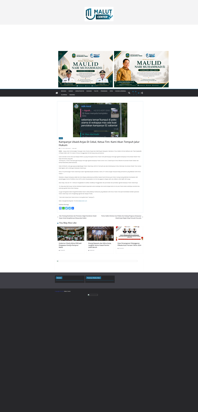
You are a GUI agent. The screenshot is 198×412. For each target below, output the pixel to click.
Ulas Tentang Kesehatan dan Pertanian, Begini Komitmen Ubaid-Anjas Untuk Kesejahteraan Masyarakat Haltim (78, 217)
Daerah (71, 91)
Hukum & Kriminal (120, 91)
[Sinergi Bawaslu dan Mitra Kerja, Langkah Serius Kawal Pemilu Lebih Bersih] (100, 227)
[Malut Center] (57, 93)
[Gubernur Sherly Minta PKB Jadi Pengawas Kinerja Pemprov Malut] (70, 227)
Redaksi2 (69, 148)
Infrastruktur (79, 91)
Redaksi (59, 278)
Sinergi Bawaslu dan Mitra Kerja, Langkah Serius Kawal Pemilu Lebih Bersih (99, 245)
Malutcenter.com (83, 201)
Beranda (63, 91)
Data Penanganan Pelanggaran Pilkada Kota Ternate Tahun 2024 (129, 244)
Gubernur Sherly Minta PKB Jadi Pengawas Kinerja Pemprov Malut (70, 245)
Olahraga (64, 94)
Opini (111, 91)
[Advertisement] (99, 37)
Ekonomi (89, 91)
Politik (96, 91)
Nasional (72, 94)
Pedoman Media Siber (93, 278)
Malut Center (67, 291)
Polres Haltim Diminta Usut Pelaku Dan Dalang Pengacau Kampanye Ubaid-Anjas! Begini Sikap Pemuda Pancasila (121, 217)
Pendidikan (104, 91)
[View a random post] (142, 93)
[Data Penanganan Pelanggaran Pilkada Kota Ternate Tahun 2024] (129, 227)
